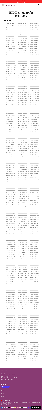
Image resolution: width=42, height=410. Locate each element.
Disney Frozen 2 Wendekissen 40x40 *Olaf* (27, 275)
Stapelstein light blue (10, 86)
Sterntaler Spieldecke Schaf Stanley (13, 223)
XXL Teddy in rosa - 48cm (11, 183)
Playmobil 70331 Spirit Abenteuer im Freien (15, 317)
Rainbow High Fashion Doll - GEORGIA (14, 302)
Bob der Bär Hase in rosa (23, 146)
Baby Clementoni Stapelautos (24, 252)
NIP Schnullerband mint (23, 104)
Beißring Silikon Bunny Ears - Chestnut (14, 171)
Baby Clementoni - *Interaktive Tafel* (25, 240)
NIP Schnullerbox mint (22, 98)
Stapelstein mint (9, 94)
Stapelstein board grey (10, 77)
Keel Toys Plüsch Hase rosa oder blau (25, 169)
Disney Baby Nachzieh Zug (35, 344)
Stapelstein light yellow (11, 90)
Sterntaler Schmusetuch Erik (35, 283)
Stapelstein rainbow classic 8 (12, 56)
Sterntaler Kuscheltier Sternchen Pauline (26, 337)
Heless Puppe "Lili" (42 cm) (23, 113)
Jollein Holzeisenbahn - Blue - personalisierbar (27, 215)
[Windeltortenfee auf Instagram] (3, 384)
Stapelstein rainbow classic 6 (12, 59)
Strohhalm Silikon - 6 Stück (11, 119)
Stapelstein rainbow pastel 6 (12, 48)
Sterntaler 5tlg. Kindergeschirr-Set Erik (26, 156)
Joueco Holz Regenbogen (23, 258)
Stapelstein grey (9, 106)
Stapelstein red (9, 111)
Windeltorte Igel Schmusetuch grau (13, 210)
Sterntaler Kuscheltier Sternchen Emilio (26, 342)
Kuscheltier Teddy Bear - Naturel (12, 152)
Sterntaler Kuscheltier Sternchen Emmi (26, 340)
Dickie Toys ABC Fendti (22, 38)
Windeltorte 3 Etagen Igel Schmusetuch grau (15, 213)
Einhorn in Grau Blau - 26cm (12, 192)
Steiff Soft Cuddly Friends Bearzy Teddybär (26, 161)
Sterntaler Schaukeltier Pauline (24, 23)
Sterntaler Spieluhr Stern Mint (36, 177)
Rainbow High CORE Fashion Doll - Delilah (14, 296)
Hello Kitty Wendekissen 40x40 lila (25, 171)
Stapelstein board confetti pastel (12, 65)
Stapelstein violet (9, 96)
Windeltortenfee (13, 402)
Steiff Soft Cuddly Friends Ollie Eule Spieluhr (27, 165)
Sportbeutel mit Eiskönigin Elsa (12, 240)
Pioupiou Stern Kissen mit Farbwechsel (26, 79)
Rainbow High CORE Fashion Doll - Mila (14, 288)
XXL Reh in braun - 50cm (11, 173)
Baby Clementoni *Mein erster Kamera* (26, 256)
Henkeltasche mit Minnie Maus (12, 244)
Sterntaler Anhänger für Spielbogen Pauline (27, 67)
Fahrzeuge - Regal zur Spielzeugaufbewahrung (27, 115)
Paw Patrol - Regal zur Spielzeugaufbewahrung (27, 86)
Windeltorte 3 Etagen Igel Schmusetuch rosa (15, 215)
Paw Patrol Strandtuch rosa (23, 267)
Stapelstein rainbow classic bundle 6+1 (14, 54)
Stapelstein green (9, 102)
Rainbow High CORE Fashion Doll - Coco (14, 298)
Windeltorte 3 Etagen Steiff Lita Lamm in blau (27, 360)
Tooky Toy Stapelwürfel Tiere (12, 354)
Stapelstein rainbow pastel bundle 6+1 (13, 46)
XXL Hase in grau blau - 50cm (12, 181)
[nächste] (28, 1)
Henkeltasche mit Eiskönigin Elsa (13, 242)
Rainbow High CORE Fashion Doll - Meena (14, 290)
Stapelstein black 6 (10, 40)
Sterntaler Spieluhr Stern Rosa (36, 175)
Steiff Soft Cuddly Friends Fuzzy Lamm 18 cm (27, 163)
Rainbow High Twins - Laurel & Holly (13, 319)
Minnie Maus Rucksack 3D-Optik (24, 225)
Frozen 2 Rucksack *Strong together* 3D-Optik (27, 223)
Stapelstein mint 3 (10, 42)
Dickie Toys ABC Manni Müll (23, 36)
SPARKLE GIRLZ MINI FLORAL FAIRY (13, 246)
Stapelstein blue (9, 108)
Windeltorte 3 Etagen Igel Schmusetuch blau (15, 217)
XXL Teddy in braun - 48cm (11, 185)
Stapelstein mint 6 (10, 38)
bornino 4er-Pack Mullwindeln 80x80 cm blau (27, 148)
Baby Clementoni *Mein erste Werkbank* (26, 246)
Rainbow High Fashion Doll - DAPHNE (13, 304)
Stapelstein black (9, 117)
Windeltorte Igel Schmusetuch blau (13, 206)
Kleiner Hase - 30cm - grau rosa (12, 202)
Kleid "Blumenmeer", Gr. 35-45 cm (24, 46)
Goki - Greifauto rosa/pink (23, 119)
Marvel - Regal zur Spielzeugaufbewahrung (26, 90)
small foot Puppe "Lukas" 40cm (12, 219)
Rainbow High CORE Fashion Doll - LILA (14, 292)
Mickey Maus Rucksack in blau (24, 221)
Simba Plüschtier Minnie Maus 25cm (25, 231)
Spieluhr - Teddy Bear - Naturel (12, 125)
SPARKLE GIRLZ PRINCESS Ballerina (13, 248)
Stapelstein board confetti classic (13, 67)
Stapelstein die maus (10, 31)
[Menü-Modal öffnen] (40, 5)
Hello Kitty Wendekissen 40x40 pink (25, 173)
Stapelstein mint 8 (10, 34)
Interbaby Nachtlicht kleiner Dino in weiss (26, 283)
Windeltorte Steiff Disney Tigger (24, 358)
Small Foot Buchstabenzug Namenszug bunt (15, 231)
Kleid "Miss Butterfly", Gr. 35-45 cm (25, 50)
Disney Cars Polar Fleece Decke (24, 190)
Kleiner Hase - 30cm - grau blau (12, 200)
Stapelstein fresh (9, 29)
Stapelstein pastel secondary (12, 50)
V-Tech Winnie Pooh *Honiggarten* (25, 235)
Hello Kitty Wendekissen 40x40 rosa (25, 175)
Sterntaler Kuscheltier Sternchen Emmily (14, 150)
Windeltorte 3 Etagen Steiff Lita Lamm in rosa (27, 362)
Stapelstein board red (10, 73)
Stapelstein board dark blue (11, 75)
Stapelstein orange (10, 100)
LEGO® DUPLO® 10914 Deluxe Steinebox (14, 263)
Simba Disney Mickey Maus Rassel (25, 152)
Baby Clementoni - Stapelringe (24, 248)
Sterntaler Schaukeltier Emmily (12, 360)
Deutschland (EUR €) (7, 400)
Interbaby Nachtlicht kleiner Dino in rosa (26, 288)
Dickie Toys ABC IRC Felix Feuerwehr (25, 140)
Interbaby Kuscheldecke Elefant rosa (25, 325)
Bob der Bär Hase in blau (34, 342)
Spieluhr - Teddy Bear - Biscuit (12, 127)
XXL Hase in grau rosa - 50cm (12, 179)
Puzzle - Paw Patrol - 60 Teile (24, 227)
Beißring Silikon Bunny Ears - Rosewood (14, 169)
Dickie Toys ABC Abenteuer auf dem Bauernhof (27, 138)
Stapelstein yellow (10, 113)
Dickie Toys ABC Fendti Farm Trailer (25, 144)
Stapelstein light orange (11, 92)
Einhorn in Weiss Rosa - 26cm (12, 188)
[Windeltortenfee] (8, 5)
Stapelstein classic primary (11, 63)
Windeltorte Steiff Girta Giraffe (24, 356)
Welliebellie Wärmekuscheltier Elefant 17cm (27, 65)
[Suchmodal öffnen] (35, 5)
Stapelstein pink (9, 98)
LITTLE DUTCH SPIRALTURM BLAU (13, 133)
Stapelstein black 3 (10, 44)
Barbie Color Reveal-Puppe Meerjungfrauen (15, 321)
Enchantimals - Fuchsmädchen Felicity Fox (15, 331)
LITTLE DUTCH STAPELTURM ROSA (13, 142)
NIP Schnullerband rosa (23, 102)
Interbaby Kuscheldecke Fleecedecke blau (26, 302)
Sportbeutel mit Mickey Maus (12, 238)
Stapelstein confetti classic (11, 83)
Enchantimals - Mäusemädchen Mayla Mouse (15, 327)
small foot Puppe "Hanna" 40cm (12, 221)
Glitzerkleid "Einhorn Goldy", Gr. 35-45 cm (26, 44)
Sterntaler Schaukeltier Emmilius (13, 362)
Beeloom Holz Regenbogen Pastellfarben (26, 131)
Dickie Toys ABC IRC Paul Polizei (24, 136)
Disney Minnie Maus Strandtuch (24, 188)
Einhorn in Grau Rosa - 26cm (12, 194)
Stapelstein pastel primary (11, 52)
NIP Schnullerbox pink (22, 100)
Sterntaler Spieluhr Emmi (35, 181)
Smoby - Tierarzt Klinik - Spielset (24, 34)
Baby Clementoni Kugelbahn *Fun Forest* (26, 244)
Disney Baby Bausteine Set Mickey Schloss (26, 202)
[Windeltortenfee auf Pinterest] (5, 384)
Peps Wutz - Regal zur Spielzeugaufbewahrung (27, 75)
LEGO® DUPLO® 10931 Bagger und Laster (14, 256)
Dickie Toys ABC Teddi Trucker (24, 142)
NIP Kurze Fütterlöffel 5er (35, 292)
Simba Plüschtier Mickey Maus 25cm (25, 233)
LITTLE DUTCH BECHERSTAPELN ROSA (14, 140)
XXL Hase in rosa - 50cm (11, 177)
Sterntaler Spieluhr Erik (34, 179)
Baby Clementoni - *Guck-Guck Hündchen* (26, 242)
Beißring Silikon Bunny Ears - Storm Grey (14, 165)
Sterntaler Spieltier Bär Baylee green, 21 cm (14, 227)
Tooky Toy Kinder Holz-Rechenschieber (14, 358)
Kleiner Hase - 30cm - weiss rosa (12, 204)
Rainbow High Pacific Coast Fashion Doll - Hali (15, 281)
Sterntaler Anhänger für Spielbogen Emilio (26, 69)
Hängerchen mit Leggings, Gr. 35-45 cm (26, 52)
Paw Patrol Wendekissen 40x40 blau (25, 271)
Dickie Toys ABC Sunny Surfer (24, 81)
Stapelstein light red (10, 88)
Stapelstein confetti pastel (11, 81)
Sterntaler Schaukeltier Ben (23, 25)
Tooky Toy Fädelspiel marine (11, 356)
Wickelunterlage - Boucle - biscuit (13, 123)
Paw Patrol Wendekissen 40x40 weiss (25, 269)
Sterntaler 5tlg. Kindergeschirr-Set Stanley (26, 352)
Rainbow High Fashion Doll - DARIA (13, 300)
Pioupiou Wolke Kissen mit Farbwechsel (26, 77)
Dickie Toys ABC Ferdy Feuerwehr (24, 40)
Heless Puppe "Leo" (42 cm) (23, 111)
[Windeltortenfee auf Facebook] (2, 384)
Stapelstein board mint (10, 69)
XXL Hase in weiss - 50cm (11, 175)
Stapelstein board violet (11, 71)
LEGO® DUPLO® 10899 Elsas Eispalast (14, 250)
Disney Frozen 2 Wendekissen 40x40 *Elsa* (27, 273)
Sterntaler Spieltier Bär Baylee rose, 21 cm (14, 225)
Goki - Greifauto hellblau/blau (24, 117)
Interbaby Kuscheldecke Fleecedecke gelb (26, 300)
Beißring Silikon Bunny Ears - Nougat (13, 167)
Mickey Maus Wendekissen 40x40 (25, 183)
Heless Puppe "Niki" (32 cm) (23, 106)
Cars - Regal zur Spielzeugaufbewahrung (26, 127)
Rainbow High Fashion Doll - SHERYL (13, 306)
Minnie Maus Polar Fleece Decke (24, 192)
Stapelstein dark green (10, 115)
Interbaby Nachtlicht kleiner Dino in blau (26, 285)
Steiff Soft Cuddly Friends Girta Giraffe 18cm (27, 158)
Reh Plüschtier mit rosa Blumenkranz (13, 196)
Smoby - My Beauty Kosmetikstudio (25, 27)
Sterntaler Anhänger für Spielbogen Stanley (27, 71)
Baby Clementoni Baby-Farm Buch (25, 263)
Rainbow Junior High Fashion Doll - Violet (14, 285)
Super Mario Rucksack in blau (24, 219)
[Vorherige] (13, 1)
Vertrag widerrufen (35, 407)
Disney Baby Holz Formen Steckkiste (25, 206)
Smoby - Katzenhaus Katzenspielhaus (25, 31)
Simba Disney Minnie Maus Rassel (25, 154)
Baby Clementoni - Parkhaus (24, 238)
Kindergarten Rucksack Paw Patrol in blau (26, 217)
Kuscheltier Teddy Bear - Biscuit (12, 156)
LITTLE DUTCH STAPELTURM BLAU (13, 144)
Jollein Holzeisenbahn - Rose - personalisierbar (27, 213)
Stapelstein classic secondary (12, 61)
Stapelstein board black (11, 79)
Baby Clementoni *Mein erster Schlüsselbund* (27, 260)
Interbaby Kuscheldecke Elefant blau (25, 327)
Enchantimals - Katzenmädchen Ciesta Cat (15, 335)
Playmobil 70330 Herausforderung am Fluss (15, 310)
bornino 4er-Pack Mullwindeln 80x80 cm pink (27, 150)
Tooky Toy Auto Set (10, 352)
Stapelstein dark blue (10, 104)
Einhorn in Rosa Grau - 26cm (12, 190)
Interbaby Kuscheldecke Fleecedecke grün (26, 304)
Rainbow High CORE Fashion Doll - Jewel (14, 294)
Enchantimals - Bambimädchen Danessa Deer (15, 333)
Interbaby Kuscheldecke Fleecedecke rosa (26, 194)
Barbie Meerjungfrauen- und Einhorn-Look (14, 346)
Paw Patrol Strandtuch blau (23, 265)
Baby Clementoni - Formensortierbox (25, 250)
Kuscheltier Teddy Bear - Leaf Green (13, 154)
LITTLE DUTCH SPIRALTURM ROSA (13, 136)
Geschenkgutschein (22, 42)
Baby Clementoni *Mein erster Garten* (25, 254)
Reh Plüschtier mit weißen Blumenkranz (14, 198)
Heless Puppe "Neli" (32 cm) (23, 108)
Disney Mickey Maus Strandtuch (24, 185)
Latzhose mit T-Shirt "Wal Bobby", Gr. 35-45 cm (27, 48)
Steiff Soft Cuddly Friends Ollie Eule (25, 167)
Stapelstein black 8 (10, 36)
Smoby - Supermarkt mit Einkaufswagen (26, 29)
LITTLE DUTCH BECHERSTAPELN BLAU (14, 138)
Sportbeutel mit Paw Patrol (11, 235)
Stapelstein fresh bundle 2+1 (12, 27)
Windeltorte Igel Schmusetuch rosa (13, 208)
